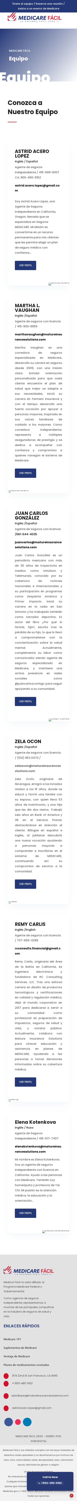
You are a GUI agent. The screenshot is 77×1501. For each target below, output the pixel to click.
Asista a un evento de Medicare (38, 8)
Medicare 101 (12, 1339)
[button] (71, 1495)
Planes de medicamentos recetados (26, 1365)
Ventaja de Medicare (17, 1356)
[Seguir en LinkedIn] (27, 1422)
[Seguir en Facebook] (8, 1422)
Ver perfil (25, 265)
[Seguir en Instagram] (18, 1422)
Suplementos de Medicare (20, 1347)
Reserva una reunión (49, 4)
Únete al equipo (22, 4)
